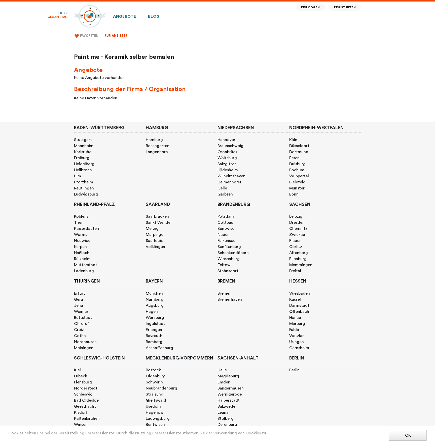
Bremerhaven (230, 299)
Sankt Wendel (158, 222)
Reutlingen (84, 188)
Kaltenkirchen (87, 418)
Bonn (294, 194)
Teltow (224, 265)
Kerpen (80, 247)
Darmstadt (299, 305)
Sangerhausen (231, 388)
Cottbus (225, 222)
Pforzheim (83, 182)
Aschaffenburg (159, 348)
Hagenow (155, 412)
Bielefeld (297, 182)
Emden (224, 382)
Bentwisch (227, 229)
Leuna (223, 412)
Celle (222, 188)
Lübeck (80, 376)
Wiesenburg (229, 259)
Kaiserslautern (87, 229)
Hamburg (154, 140)
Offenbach (299, 312)
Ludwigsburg (86, 194)
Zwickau (297, 235)
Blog (154, 16)
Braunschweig (230, 146)
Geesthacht (85, 406)
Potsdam (226, 216)
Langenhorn (157, 152)
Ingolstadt (155, 324)
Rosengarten (157, 146)
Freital (295, 271)
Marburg (297, 324)
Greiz (79, 330)
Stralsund (154, 394)
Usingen (296, 342)
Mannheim (83, 146)
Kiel (77, 370)
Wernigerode (230, 394)
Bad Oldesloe (86, 400)
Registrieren (345, 7)
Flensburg (83, 382)
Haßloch (81, 253)
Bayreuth (154, 336)
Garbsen (225, 194)
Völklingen (155, 247)
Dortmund (298, 152)
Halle (222, 370)
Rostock (153, 370)
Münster (297, 188)
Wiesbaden (299, 293)
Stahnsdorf (228, 271)
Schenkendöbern (233, 253)
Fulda (294, 330)
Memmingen (300, 265)
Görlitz (295, 247)
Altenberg (298, 253)
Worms (80, 235)
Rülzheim (82, 259)
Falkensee (226, 241)
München (154, 293)
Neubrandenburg (161, 388)
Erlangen (154, 330)
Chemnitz (298, 229)
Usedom (153, 406)
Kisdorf (81, 412)
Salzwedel (227, 406)
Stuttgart (83, 140)
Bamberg (154, 342)
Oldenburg (156, 376)
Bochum (296, 170)
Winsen (81, 425)
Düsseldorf (299, 146)
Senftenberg (229, 247)
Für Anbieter (116, 35)
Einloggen (310, 7)
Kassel (295, 299)
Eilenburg (298, 259)
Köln (293, 140)
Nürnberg (154, 299)
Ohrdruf (81, 324)
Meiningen (83, 348)
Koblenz (81, 216)
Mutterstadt (85, 265)
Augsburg (155, 305)
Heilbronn (83, 170)
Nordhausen (85, 342)
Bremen (225, 293)
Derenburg (227, 425)
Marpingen (156, 235)
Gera (78, 299)
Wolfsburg (227, 158)
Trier (78, 222)
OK (408, 435)
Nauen (224, 235)
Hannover (226, 140)
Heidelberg (84, 164)
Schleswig (83, 394)
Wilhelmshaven (231, 176)
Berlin (294, 370)
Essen (294, 158)
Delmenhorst (229, 182)
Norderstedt (85, 388)
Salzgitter (227, 164)
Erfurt (79, 293)
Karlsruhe (82, 152)
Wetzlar (296, 336)
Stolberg (226, 418)
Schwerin (154, 382)
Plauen (295, 241)
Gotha (80, 336)
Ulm (77, 176)
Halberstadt (229, 400)
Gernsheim (299, 348)
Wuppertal (299, 176)
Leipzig (295, 216)
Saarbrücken (157, 216)
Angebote (124, 16)
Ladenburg (84, 271)
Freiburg (81, 158)
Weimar (81, 312)
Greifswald (156, 400)
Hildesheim (228, 170)
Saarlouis (154, 241)
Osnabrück (227, 152)
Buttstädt (83, 318)
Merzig (152, 229)
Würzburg (155, 318)
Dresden (297, 222)
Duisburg (297, 164)
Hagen (152, 312)
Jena (78, 305)
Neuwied (82, 241)
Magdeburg (228, 376)
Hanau (295, 318)
